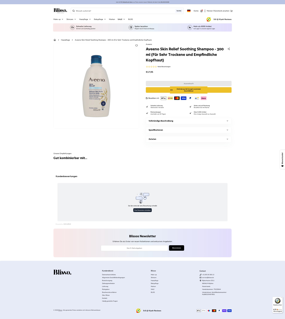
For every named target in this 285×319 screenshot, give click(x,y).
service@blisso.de (208, 278)
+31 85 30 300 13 (208, 275)
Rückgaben (105, 289)
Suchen (179, 11)
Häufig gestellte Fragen (110, 301)
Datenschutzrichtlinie (109, 275)
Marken (112, 19)
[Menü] (281, 298)
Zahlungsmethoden (108, 283)
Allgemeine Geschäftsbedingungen (113, 278)
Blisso (60, 310)
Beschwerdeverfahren (109, 292)
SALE (120, 19)
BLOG (130, 19)
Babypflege (98, 19)
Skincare (69, 19)
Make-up (57, 19)
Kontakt (104, 298)
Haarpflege (83, 19)
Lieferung (105, 286)
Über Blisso (106, 295)
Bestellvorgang (107, 281)
